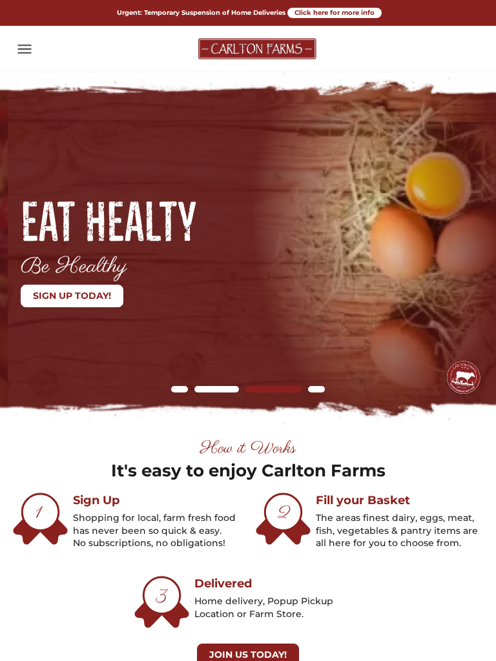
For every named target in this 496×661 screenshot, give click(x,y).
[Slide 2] (202, 389)
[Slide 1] (179, 389)
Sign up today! (64, 295)
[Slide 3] (260, 389)
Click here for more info (335, 12)
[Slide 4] (316, 389)
